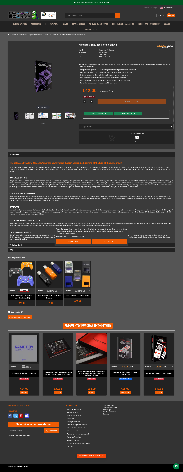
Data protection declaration (76, 428)
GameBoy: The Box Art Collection (24, 373)
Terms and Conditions (74, 409)
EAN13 (81, 56)
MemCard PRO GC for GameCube (77, 296)
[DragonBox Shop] (23, 15)
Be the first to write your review (20, 317)
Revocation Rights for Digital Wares (78, 443)
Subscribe (52, 431)
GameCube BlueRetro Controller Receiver (49, 297)
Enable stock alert (99, 114)
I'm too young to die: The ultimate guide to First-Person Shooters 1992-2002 (58, 373)
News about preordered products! (19, 405)
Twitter (15, 416)
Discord (27, 416)
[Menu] (54, 13)
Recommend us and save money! (78, 434)
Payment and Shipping (74, 415)
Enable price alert (128, 114)
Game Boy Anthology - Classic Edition (159, 373)
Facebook (10, 416)
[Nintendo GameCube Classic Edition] (16, 116)
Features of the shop (74, 437)
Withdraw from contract (91, 456)
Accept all (109, 241)
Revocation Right (72, 412)
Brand (81, 50)
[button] (167, 8)
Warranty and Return (74, 440)
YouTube (21, 416)
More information (62, 236)
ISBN (80, 54)
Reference (82, 52)
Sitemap (70, 446)
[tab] (126, 126)
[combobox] (92, 15)
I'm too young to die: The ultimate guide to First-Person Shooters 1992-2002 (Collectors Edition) (91, 373)
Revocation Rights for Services (77, 425)
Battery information (73, 422)
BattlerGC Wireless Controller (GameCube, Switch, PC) (21, 297)
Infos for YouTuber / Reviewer (77, 431)
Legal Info (70, 419)
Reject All (73, 241)
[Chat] (176, 466)
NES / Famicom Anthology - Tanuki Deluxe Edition (125, 373)
